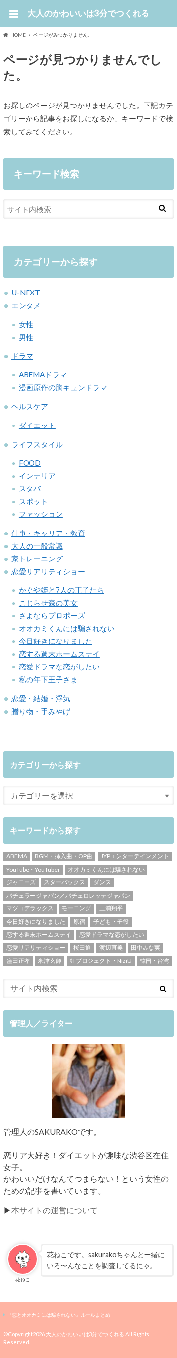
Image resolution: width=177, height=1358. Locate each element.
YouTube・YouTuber (33, 869)
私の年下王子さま (48, 679)
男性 (26, 337)
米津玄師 (49, 960)
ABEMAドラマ (43, 374)
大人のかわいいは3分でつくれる (88, 13)
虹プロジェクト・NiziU (101, 960)
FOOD (30, 462)
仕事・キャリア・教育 (48, 533)
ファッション (41, 513)
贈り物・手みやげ (40, 711)
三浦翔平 (111, 908)
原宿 (79, 921)
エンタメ (26, 305)
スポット (33, 501)
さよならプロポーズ (52, 615)
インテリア (37, 475)
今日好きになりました (55, 641)
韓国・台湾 (154, 960)
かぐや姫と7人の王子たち (61, 590)
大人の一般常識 (37, 545)
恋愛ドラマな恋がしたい (59, 666)
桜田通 (82, 947)
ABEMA (16, 856)
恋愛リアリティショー (48, 571)
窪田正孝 (18, 960)
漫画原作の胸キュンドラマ (63, 387)
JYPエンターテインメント (135, 856)
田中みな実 (145, 947)
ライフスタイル (37, 444)
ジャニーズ (21, 882)
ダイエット (37, 425)
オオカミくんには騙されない (67, 628)
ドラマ (22, 355)
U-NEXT (25, 292)
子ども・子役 (111, 921)
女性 (26, 324)
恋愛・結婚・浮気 (40, 698)
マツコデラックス (30, 908)
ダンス (102, 882)
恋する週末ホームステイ (59, 653)
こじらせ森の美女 (48, 602)
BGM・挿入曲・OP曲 (63, 856)
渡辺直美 (111, 947)
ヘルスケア (29, 406)
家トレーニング (37, 558)
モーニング (76, 908)
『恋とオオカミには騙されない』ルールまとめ (58, 1315)
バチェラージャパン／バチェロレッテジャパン (68, 895)
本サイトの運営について (54, 1210)
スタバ (30, 488)
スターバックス (64, 882)
